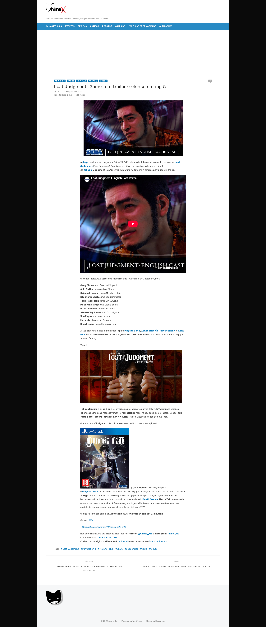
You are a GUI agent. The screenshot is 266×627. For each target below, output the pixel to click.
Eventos (70, 26)
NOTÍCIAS (81, 81)
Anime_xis (173, 533)
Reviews (82, 26)
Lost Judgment (70, 549)
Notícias (57, 26)
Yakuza (154, 549)
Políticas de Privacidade (142, 26)
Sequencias (132, 549)
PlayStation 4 (168, 330)
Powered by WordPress (132, 621)
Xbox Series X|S (150, 330)
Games (70, 81)
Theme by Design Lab (155, 621)
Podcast (107, 26)
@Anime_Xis (145, 533)
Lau (58, 92)
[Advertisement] (133, 54)
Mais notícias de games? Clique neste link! (104, 527)
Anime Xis (123, 541)
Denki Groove (150, 499)
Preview (93, 81)
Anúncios (60, 81)
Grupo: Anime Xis (158, 541)
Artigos (94, 26)
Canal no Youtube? (107, 537)
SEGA (120, 549)
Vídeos (103, 81)
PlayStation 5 (132, 330)
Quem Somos (165, 26)
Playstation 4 (89, 549)
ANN (91, 520)
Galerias (120, 26)
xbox (144, 549)
